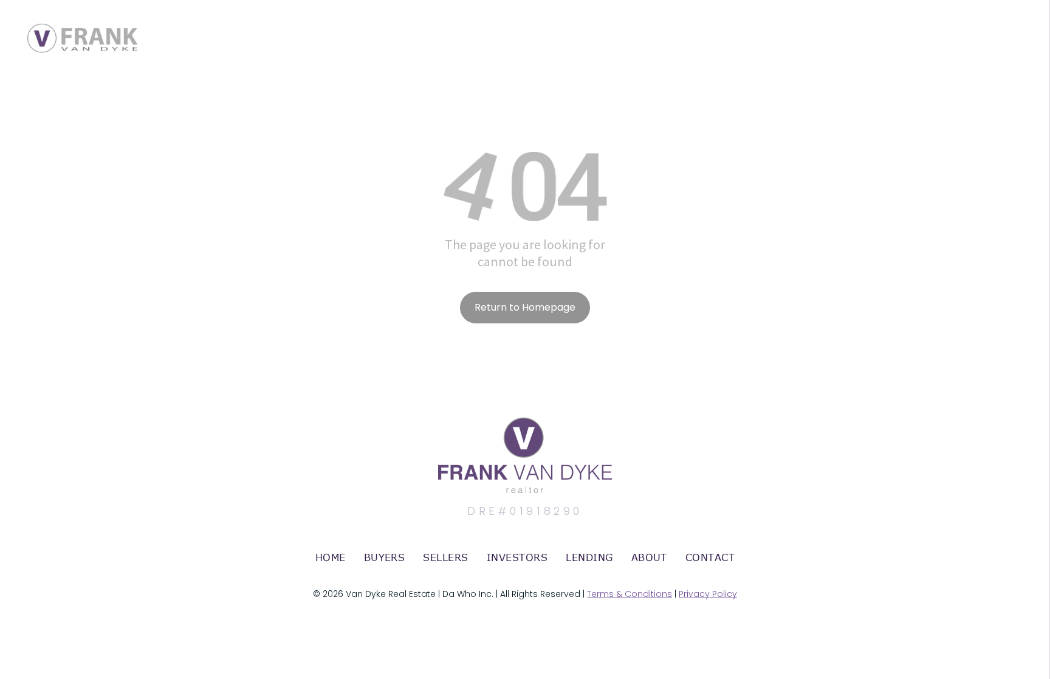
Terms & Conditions (629, 594)
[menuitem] (330, 557)
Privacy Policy (708, 594)
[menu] (1023, 26)
